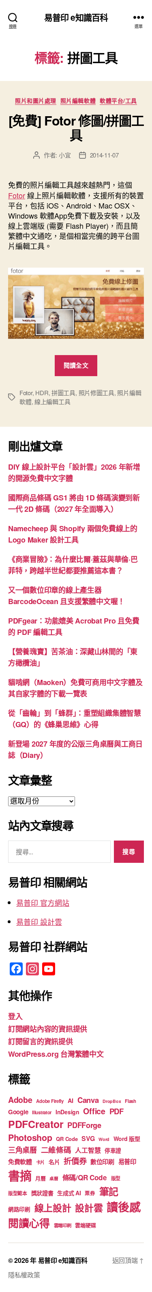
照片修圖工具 (96, 392)
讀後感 (123, 1206)
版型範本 (17, 1193)
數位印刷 (102, 1161)
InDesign (67, 1112)
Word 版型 (126, 1138)
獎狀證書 (42, 1193)
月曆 (40, 1178)
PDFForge (84, 1125)
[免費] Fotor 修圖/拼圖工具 (76, 127)
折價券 (75, 1160)
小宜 (65, 155)
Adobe (20, 1099)
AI (70, 1100)
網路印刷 (19, 1209)
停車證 (113, 1150)
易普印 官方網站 (42, 902)
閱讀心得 (29, 1222)
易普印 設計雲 (39, 921)
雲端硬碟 (85, 1225)
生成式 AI (69, 1193)
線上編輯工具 (52, 401)
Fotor (16, 195)
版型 (115, 1178)
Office (94, 1111)
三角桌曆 (22, 1150)
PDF (116, 1111)
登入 (15, 1016)
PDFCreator (35, 1124)
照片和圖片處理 (35, 100)
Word (103, 1139)
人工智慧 (88, 1150)
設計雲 (89, 1207)
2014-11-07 (104, 155)
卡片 (40, 1162)
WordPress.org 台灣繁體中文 (56, 1054)
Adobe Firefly (50, 1101)
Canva (88, 1099)
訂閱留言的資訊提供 (40, 1041)
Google (18, 1111)
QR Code (66, 1139)
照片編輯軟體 (78, 100)
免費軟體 (20, 1161)
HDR (41, 392)
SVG (87, 1138)
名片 (54, 1162)
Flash (130, 1101)
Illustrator (41, 1112)
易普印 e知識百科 (76, 17)
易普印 (127, 1161)
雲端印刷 (62, 1225)
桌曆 (53, 1178)
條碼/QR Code (84, 1177)
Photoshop (30, 1137)
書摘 (19, 1175)
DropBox (112, 1101)
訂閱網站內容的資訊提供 (47, 1029)
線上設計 (52, 1207)
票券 (90, 1193)
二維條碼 (56, 1149)
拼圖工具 (63, 392)
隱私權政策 (24, 1274)
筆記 (108, 1191)
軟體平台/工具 (118, 100)
